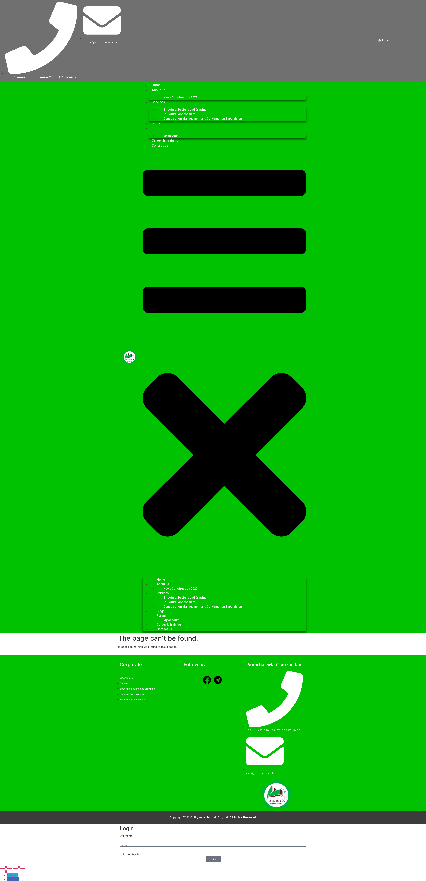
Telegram (12, 875)
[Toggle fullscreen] (9, 867)
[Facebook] (207, 680)
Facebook (13, 879)
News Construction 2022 (180, 97)
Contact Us (160, 145)
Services (158, 102)
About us (158, 90)
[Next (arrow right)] (9, 871)
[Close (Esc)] (22, 867)
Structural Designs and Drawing (184, 109)
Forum (156, 128)
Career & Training (165, 140)
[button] (224, 361)
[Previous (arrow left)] (3, 871)
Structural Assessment (179, 114)
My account (171, 135)
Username (126, 835)
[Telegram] (218, 680)
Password (126, 845)
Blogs (156, 123)
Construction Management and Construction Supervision (202, 118)
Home (156, 85)
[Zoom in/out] (3, 867)
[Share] (16, 867)
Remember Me (131, 854)
